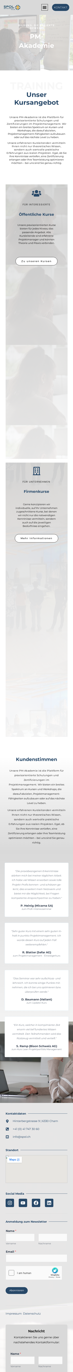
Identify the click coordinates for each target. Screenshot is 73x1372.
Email (11, 1251)
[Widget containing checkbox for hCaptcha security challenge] (34, 1273)
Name (11, 1231)
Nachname (44, 1243)
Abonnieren (16, 1290)
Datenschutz (32, 1313)
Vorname (11, 1243)
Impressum (14, 1313)
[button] (44, 7)
